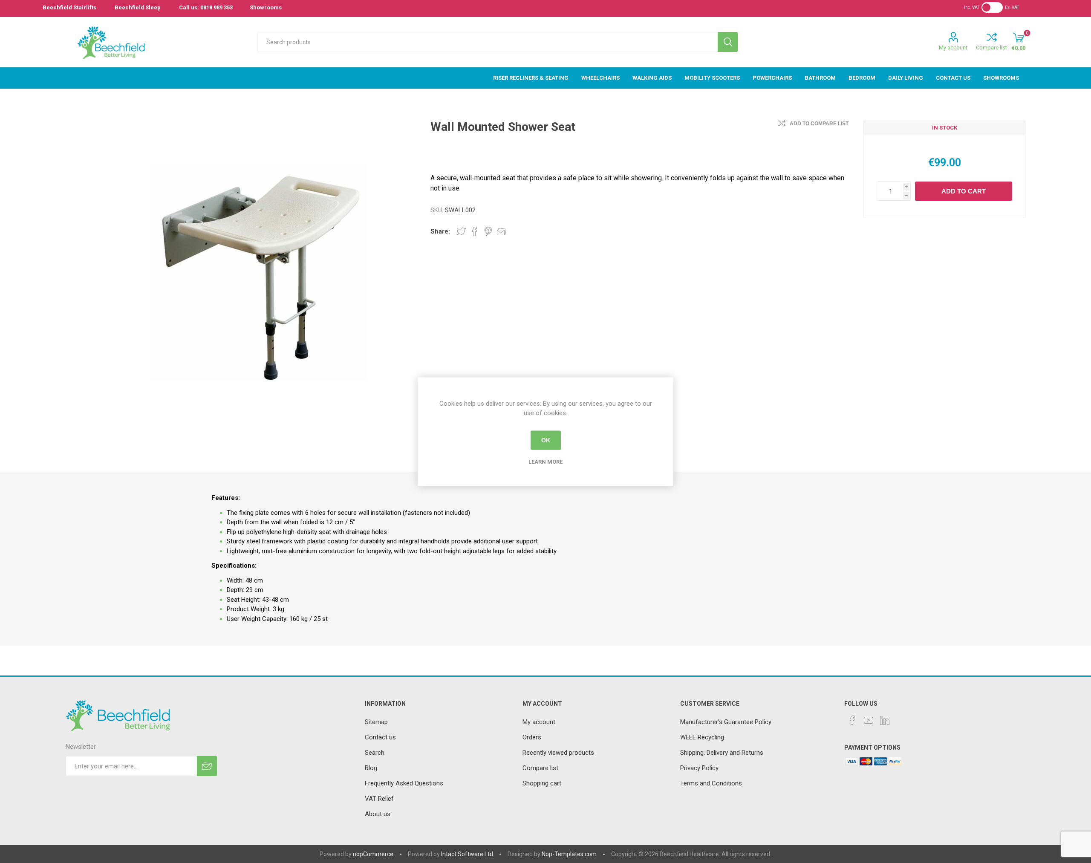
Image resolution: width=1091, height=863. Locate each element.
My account (953, 47)
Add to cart (963, 191)
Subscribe (207, 766)
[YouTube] (868, 720)
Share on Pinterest (488, 231)
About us (377, 814)
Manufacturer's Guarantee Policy (725, 722)
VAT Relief (379, 798)
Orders (531, 737)
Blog (371, 768)
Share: (440, 231)
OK (545, 440)
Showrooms (266, 7)
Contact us (380, 737)
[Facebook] (852, 720)
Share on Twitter (461, 231)
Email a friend (501, 231)
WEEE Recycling (702, 737)
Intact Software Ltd (467, 854)
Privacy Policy (699, 768)
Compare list (991, 47)
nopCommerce (373, 854)
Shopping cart (541, 783)
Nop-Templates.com (569, 854)
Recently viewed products (558, 752)
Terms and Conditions (711, 783)
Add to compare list (819, 124)
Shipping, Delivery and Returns (721, 752)
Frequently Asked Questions (404, 783)
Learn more (545, 461)
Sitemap (376, 722)
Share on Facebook (474, 231)
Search (728, 42)
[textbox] (487, 42)
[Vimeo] (885, 720)
